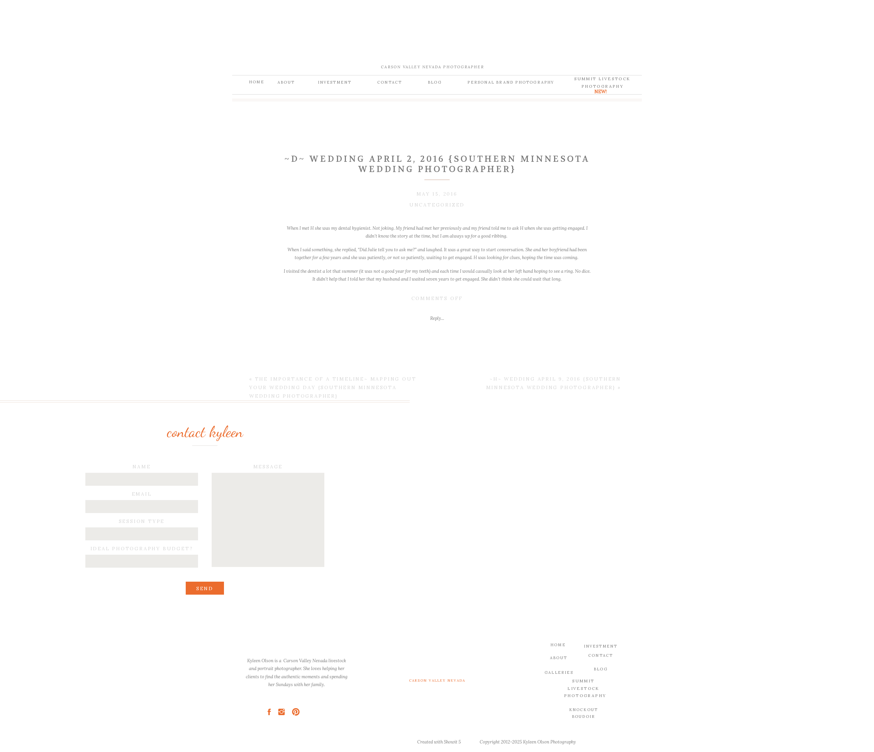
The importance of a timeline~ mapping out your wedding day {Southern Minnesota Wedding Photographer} (332, 387)
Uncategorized (437, 205)
